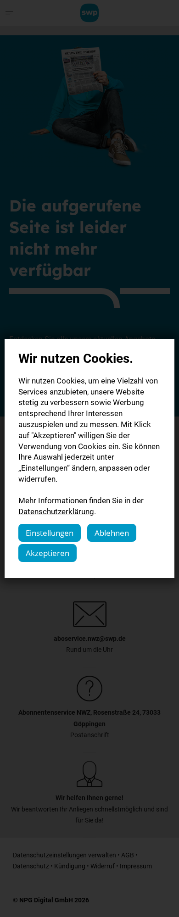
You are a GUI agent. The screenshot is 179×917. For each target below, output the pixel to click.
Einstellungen (49, 533)
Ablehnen (112, 533)
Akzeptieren (47, 553)
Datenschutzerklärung (56, 511)
